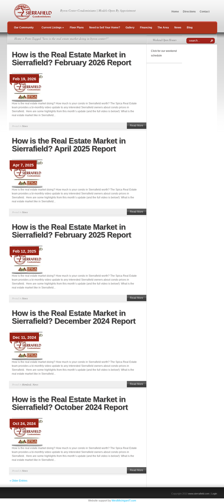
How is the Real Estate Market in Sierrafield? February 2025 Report (71, 230)
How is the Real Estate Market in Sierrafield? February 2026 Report (71, 58)
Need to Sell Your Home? (104, 27)
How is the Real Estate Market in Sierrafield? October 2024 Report (70, 403)
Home (175, 11)
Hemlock (26, 384)
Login (214, 493)
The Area (163, 27)
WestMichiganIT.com (124, 500)
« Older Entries (18, 480)
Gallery (130, 27)
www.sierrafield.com (198, 493)
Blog (189, 27)
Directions (189, 11)
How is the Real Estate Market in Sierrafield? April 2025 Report (69, 144)
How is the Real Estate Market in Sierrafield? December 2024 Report (73, 317)
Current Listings (53, 27)
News (177, 27)
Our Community (24, 27)
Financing (146, 27)
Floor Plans (77, 27)
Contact (205, 11)
